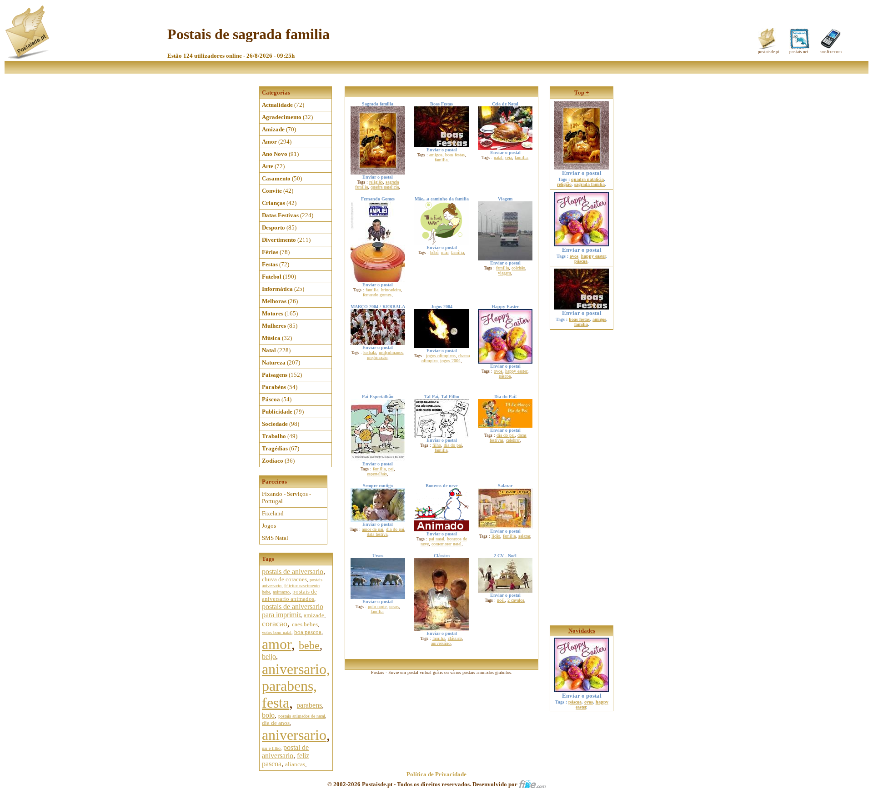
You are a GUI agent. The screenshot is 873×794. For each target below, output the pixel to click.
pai (391, 468)
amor (276, 644)
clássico (455, 638)
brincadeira (391, 289)
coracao (274, 623)
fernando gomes (377, 294)
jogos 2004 (450, 360)
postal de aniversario (285, 751)
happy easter (516, 371)
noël (501, 600)
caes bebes (305, 624)
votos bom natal (276, 632)
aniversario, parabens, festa (296, 686)
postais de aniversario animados (289, 595)
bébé (434, 252)
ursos (394, 606)
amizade (314, 615)
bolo (268, 715)
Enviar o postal (582, 173)
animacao (281, 591)
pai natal (436, 538)
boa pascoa (307, 632)
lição (496, 536)
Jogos (269, 525)
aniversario (294, 735)
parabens (309, 705)
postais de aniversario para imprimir (292, 611)
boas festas (455, 154)
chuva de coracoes (284, 579)
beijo (269, 656)
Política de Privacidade (436, 774)
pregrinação (377, 357)
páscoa (505, 376)
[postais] (28, 57)
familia (441, 159)
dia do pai (453, 445)
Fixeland (273, 513)
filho (436, 445)
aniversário (441, 643)
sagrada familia (589, 184)
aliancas (295, 764)
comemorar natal (446, 543)
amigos (435, 154)
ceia (508, 157)
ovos (498, 371)
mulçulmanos (391, 352)
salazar (524, 536)
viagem (504, 272)
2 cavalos (515, 600)
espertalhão (377, 473)
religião (376, 182)
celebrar (513, 440)
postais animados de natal (301, 716)
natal (498, 157)
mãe (444, 252)
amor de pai (372, 529)
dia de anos (276, 722)
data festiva (377, 534)
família (457, 252)
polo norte (377, 606)
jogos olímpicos (441, 355)
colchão (518, 267)
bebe (309, 645)
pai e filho (271, 748)
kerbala (369, 352)
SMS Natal (275, 537)
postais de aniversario (292, 571)
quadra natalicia (385, 187)
